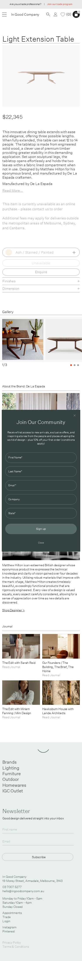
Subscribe (39, 857)
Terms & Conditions (15, 947)
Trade (6, 917)
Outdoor (10, 779)
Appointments (12, 913)
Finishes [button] (9, 281)
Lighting (10, 768)
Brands (9, 762)
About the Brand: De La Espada (23, 386)
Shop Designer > (13, 610)
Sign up (41, 528)
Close (41, 542)
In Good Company (25, 14)
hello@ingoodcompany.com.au (23, 891)
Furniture (11, 773)
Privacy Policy (11, 942)
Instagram (9, 927)
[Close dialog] (74, 415)
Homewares (14, 785)
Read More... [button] (12, 190)
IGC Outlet (12, 790)
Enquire (41, 272)
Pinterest (8, 931)
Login (6, 921)
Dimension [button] (10, 288)
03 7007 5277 (11, 887)
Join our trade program (59, 4)
